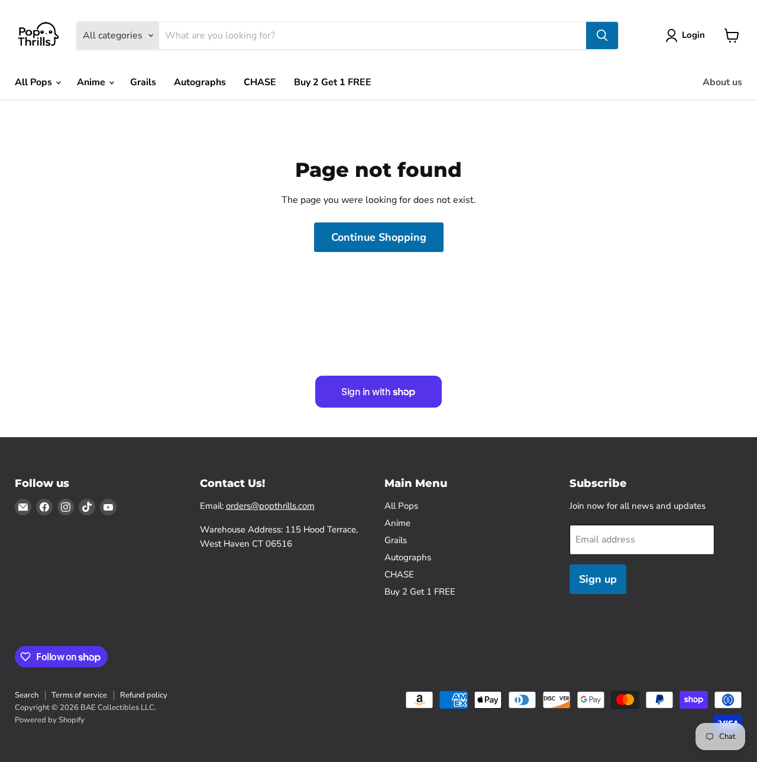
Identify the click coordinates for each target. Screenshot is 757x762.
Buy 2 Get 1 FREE (332, 82)
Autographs (200, 82)
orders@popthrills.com (270, 506)
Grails (143, 82)
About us (722, 82)
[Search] (602, 35)
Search (26, 695)
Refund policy (143, 695)
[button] (687, 35)
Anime (92, 82)
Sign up (598, 579)
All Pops (34, 82)
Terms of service (79, 695)
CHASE (260, 82)
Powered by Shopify (50, 720)
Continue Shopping (378, 237)
